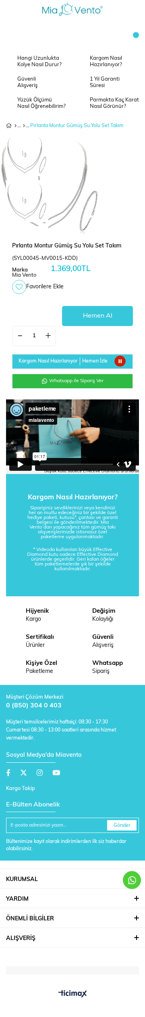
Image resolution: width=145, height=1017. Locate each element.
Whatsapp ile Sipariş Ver (76, 381)
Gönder (122, 825)
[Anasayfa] (15, 126)
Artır (48, 336)
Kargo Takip (20, 788)
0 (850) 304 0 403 (34, 706)
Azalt (20, 336)
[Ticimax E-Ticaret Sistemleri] (72, 994)
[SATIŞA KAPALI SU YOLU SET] (24, 126)
